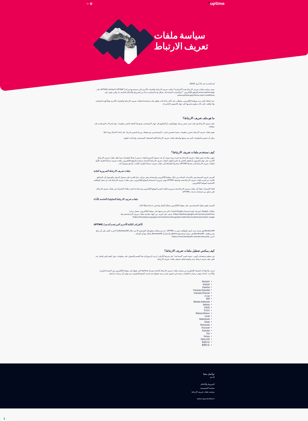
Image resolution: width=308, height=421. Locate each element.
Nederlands (204, 319)
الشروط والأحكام (208, 384)
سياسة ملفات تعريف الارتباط (203, 392)
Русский (206, 327)
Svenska (206, 330)
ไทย (208, 333)
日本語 (207, 307)
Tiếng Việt (205, 339)
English (206, 284)
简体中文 (206, 342)
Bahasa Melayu (203, 313)
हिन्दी (208, 298)
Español (206, 287)
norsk (207, 316)
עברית (207, 296)
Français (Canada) (201, 290)
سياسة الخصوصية (207, 388)
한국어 (207, 310)
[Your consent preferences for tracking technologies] (4, 418)
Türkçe (207, 336)
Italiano (206, 304)
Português (205, 324)
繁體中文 (206, 345)
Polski (207, 322)
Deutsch (206, 281)
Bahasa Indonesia (201, 301)
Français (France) (202, 293)
